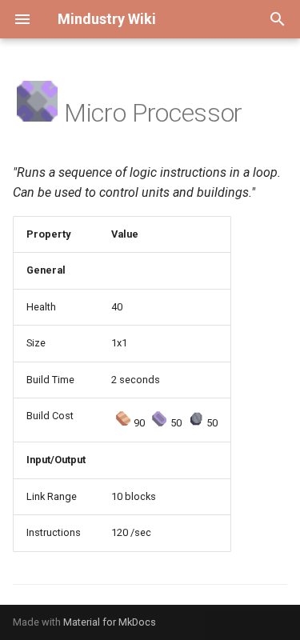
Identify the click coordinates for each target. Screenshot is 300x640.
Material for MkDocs (109, 622)
